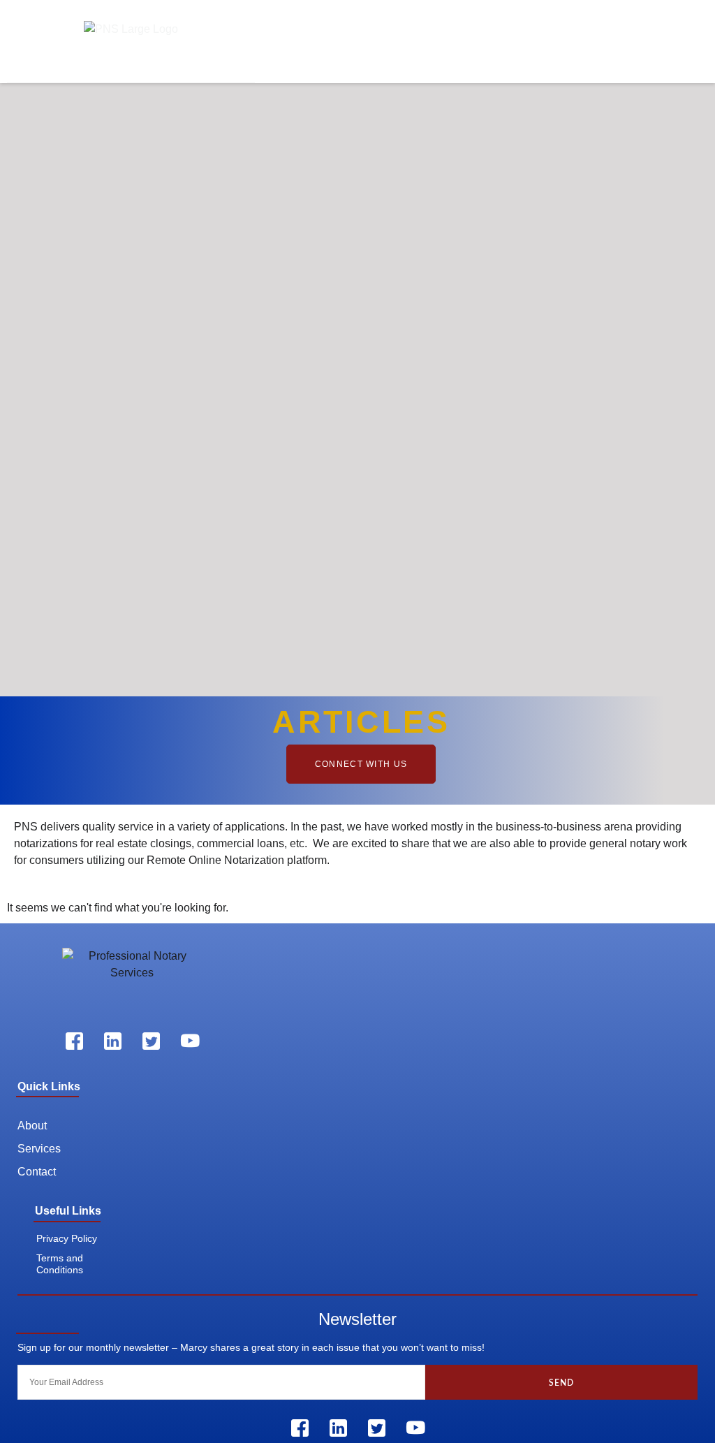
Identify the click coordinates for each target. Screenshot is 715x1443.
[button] (650, 45)
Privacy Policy (66, 1238)
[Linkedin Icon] (113, 1041)
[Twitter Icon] (151, 1041)
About (32, 1125)
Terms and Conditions (59, 1263)
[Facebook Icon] (74, 1041)
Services (39, 1149)
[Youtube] (189, 1041)
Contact (36, 1172)
